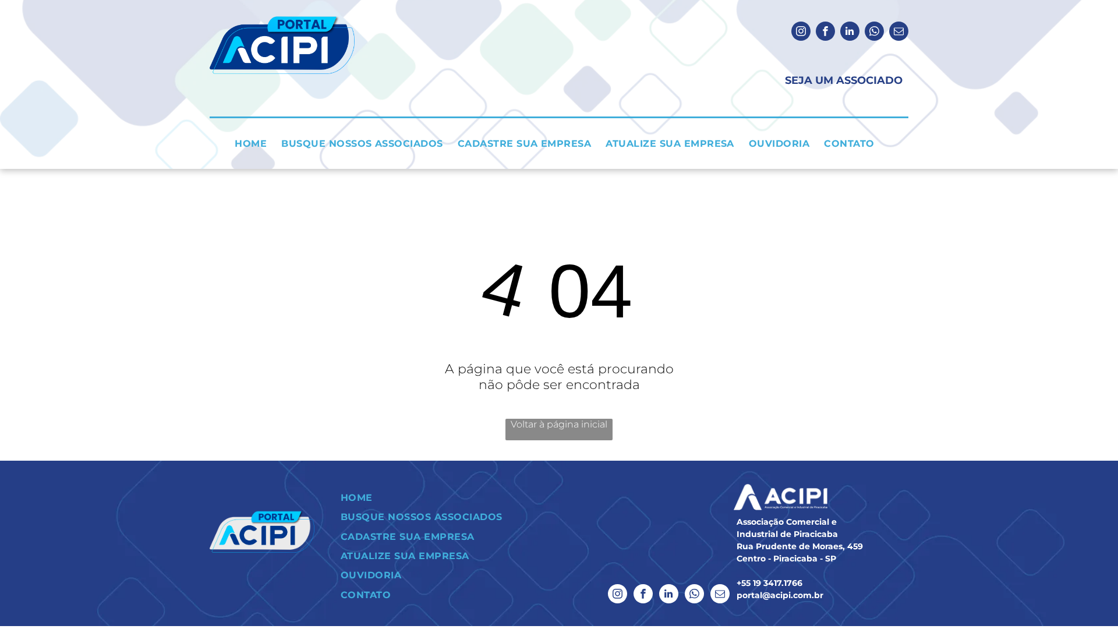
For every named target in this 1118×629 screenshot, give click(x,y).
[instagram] (801, 33)
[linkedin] (849, 33)
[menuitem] (255, 143)
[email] (898, 33)
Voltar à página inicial (559, 424)
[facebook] (825, 33)
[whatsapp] (874, 33)
